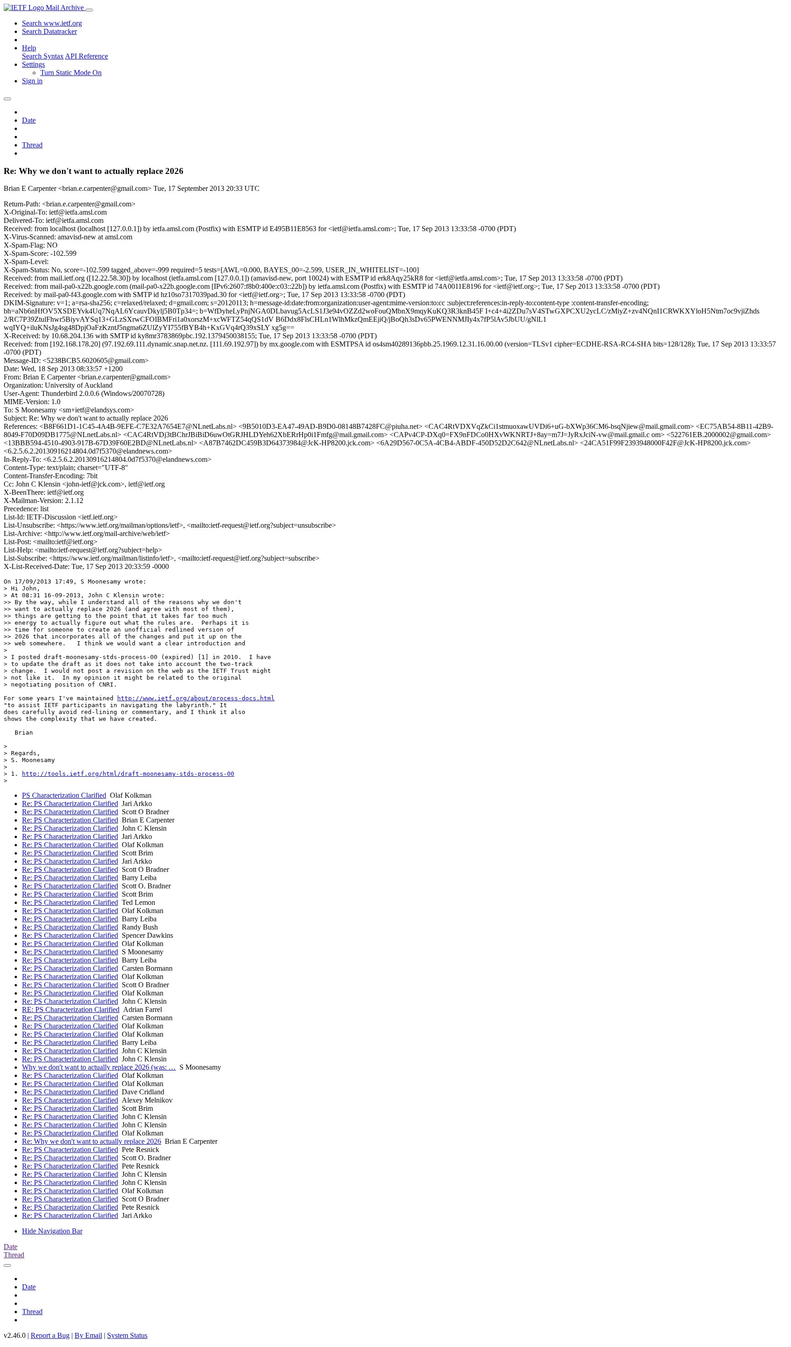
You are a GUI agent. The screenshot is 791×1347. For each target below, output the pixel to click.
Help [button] (29, 48)
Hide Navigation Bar (52, 1231)
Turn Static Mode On (71, 72)
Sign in (32, 81)
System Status (127, 1335)
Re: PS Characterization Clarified (70, 803)
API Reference (86, 56)
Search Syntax (43, 56)
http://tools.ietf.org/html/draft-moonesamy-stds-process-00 (128, 773)
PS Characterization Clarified (64, 795)
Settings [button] (33, 64)
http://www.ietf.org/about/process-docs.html (196, 698)
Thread (32, 145)
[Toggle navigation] (89, 10)
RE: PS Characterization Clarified (70, 1009)
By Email (88, 1335)
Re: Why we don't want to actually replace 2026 (91, 1141)
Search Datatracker (49, 31)
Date (29, 120)
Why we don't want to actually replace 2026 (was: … (99, 1067)
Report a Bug (50, 1335)
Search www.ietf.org (52, 23)
